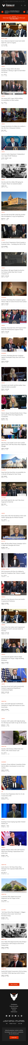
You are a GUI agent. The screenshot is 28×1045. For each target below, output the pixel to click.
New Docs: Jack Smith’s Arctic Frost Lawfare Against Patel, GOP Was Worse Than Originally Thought (13, 444)
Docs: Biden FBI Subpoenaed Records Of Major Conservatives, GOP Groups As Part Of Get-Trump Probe (13, 943)
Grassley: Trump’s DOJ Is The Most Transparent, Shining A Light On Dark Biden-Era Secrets (13, 70)
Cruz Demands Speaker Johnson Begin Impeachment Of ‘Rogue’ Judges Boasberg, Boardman (12, 658)
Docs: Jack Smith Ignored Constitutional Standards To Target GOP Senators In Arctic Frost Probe (13, 705)
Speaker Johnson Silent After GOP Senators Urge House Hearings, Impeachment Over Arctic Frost (13, 851)
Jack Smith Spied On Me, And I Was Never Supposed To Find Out (12, 501)
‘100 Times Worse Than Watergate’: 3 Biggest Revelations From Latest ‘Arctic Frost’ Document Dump (13, 913)
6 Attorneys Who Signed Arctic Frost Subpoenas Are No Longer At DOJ (11, 897)
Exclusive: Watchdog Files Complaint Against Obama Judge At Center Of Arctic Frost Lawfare (14, 300)
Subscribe (14, 1037)
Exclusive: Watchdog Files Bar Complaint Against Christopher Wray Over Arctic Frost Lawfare (13, 357)
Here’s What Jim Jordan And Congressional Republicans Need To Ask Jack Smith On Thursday (13, 628)
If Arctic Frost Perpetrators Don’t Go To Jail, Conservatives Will (13, 794)
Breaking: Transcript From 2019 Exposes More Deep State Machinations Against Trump (13, 328)
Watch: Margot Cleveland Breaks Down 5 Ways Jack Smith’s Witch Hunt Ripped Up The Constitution (14, 414)
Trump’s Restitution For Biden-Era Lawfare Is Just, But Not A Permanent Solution (13, 127)
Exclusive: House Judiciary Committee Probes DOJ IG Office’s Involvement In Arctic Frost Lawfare (13, 766)
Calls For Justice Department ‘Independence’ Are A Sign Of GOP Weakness (13, 155)
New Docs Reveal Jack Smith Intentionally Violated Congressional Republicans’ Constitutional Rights (12, 688)
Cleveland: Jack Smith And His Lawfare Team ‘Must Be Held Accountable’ (13, 386)
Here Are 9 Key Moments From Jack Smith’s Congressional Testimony (13, 600)
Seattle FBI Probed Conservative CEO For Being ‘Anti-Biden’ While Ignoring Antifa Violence (14, 972)
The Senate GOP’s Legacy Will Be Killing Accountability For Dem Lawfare (12, 99)
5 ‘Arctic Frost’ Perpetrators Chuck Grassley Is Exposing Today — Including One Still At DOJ (13, 243)
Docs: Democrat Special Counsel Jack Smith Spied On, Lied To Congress (13, 41)
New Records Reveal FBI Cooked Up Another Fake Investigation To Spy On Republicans (13, 215)
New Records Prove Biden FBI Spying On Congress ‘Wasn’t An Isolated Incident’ (12, 183)
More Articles (14, 984)
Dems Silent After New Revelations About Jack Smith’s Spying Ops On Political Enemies (13, 516)
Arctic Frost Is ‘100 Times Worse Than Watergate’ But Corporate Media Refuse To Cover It (12, 868)
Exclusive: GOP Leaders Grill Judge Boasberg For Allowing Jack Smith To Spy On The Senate (13, 721)
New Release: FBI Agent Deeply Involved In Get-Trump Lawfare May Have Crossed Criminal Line (12, 272)
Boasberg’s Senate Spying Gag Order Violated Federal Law (13, 822)
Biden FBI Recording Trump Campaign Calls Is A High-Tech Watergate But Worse (13, 544)
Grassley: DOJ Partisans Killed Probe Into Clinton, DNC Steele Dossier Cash (12, 749)
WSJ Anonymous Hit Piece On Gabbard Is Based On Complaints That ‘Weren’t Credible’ (13, 572)
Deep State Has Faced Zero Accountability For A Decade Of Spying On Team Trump (13, 473)
